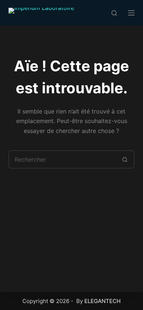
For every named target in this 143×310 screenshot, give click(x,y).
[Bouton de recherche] (125, 159)
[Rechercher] (114, 13)
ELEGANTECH (102, 301)
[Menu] (131, 13)
